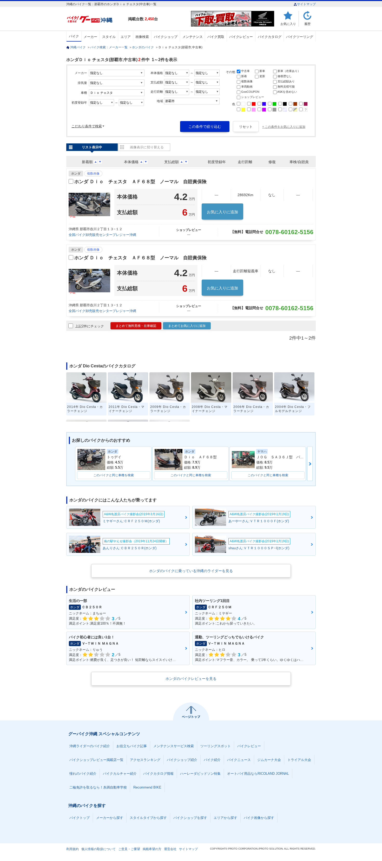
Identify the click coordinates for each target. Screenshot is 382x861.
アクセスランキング (145, 760)
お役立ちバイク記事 (131, 746)
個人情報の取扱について (98, 849)
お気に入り (288, 23)
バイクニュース (239, 760)
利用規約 (72, 849)
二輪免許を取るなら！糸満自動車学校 (98, 787)
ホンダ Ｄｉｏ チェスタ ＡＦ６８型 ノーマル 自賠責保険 (140, 181)
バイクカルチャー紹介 (120, 774)
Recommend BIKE (147, 787)
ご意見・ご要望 (129, 849)
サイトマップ (306, 4)
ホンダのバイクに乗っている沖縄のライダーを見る (191, 571)
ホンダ (76, 173)
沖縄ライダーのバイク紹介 (89, 746)
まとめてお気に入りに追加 (187, 326)
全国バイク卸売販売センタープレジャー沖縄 (102, 234)
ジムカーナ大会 (269, 760)
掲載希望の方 (152, 849)
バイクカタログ (269, 37)
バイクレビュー (241, 37)
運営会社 (170, 849)
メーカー (90, 37)
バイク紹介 (212, 760)
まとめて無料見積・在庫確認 (136, 326)
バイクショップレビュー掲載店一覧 (96, 760)
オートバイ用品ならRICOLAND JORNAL (258, 774)
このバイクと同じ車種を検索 (113, 475)
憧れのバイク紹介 (82, 774)
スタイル (109, 37)
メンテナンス (192, 37)
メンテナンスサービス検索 (173, 746)
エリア (126, 37)
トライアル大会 (299, 760)
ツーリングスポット (215, 746)
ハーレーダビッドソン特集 (200, 774)
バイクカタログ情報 (158, 774)
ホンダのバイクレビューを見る (191, 679)
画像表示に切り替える (147, 147)
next (310, 464)
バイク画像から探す (259, 818)
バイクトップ (79, 818)
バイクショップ (165, 37)
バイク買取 (215, 37)
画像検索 (142, 37)
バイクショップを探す (190, 818)
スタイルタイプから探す (148, 818)
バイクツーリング (299, 37)
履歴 (307, 23)
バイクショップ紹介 (182, 760)
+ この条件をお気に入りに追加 (283, 127)
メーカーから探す (109, 818)
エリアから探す (225, 818)
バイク (74, 36)
